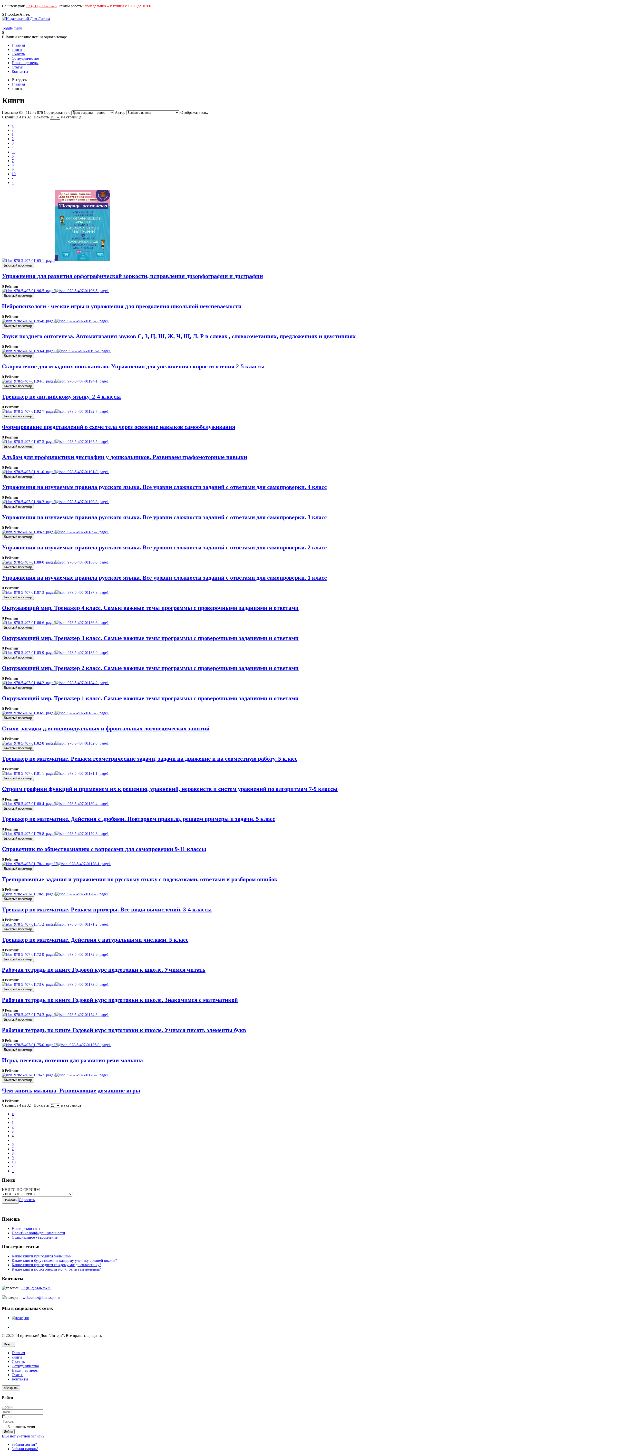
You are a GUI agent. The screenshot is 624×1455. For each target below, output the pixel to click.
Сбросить (27, 1200)
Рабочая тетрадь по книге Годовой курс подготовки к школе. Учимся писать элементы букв (124, 1030)
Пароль (8, 1417)
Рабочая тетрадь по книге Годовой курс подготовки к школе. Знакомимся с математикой (120, 1000)
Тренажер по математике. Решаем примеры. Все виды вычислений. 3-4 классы (107, 909)
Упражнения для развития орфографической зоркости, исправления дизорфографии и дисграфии (132, 276)
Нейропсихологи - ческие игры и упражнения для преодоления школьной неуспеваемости (122, 306)
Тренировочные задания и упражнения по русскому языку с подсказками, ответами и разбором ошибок (140, 879)
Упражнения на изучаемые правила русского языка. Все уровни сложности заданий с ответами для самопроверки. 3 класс (164, 517)
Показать (41, 117)
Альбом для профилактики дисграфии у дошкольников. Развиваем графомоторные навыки (124, 457)
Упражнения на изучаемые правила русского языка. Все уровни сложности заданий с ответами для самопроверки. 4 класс (164, 487)
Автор (120, 112)
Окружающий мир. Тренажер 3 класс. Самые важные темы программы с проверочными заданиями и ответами (150, 638)
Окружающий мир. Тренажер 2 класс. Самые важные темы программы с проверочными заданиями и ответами (150, 668)
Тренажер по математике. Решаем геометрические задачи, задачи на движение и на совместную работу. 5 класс (149, 759)
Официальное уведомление (35, 1237)
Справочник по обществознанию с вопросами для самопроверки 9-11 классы (104, 849)
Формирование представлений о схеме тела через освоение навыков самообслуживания (118, 427)
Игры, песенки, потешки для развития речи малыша (72, 1060)
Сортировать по (57, 112)
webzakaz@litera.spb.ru (41, 1297)
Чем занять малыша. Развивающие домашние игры (71, 1090)
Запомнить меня (21, 1427)
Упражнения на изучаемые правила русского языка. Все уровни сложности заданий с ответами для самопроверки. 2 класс (164, 547)
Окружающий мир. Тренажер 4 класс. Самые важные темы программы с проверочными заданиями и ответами (150, 608)
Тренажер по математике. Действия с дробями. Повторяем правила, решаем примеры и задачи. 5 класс (138, 819)
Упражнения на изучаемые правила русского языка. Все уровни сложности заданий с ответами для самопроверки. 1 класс (164, 577)
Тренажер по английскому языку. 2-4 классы (61, 396)
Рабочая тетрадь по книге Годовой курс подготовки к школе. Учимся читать (103, 970)
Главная (18, 84)
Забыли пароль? (25, 1449)
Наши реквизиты (26, 1228)
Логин (7, 1407)
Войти (8, 1431)
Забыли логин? (24, 1444)
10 (14, 174)
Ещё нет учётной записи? (23, 1436)
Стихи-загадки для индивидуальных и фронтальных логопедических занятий (106, 728)
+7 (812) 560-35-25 (41, 6)
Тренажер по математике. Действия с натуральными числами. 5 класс (95, 940)
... (13, 152)
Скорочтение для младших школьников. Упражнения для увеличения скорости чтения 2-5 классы (133, 366)
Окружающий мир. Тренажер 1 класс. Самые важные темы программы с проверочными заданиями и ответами (150, 698)
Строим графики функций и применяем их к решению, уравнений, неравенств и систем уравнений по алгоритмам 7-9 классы (170, 789)
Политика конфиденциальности (38, 1233)
